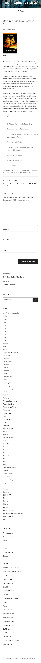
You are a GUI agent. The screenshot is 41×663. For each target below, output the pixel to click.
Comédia (6, 371)
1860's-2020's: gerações (11, 313)
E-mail (6, 240)
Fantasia (6, 398)
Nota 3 (5, 458)
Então (5, 602)
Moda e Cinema (8, 618)
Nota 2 (5, 452)
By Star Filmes (8, 583)
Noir (4, 440)
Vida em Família (8, 510)
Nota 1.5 (26, 172)
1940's (5, 325)
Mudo (5, 431)
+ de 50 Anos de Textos (11, 568)
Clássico (6, 364)
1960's (5, 331)
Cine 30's (6, 587)
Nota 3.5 (6, 461)
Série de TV (7, 495)
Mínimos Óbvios (8, 614)
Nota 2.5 (6, 455)
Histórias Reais (8, 419)
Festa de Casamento (10, 401)
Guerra (5, 416)
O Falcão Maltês (8, 621)
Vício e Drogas (8, 516)
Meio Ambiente (8, 428)
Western (6, 519)
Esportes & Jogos (9, 389)
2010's (5, 346)
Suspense (6, 492)
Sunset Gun (7, 637)
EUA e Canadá (19, 170)
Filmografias (7, 410)
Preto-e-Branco (8, 474)
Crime (5, 374)
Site (4, 250)
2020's (5, 349)
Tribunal (5, 504)
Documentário (8, 377)
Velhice (5, 507)
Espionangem (7, 386)
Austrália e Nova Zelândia (11, 537)
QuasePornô (7, 477)
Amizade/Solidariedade (10, 352)
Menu (22, 11)
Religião (5, 483)
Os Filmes (6, 629)
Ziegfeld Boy (7, 644)
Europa (5, 556)
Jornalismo (6, 425)
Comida (5, 367)
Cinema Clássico (8, 591)
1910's (5, 316)
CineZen (5, 594)
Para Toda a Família (9, 468)
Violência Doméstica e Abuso (13, 513)
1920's (5, 319)
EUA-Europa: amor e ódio (11, 392)
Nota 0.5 (6, 443)
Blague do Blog (8, 579)
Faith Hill (5, 395)
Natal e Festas (8, 437)
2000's (5, 343)
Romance (6, 489)
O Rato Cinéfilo (8, 625)
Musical (5, 434)
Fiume (5, 606)
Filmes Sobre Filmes (10, 407)
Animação (6, 355)
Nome (6, 229)
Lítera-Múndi (7, 610)
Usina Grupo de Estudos (11, 640)
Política (5, 471)
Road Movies (7, 486)
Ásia (4, 544)
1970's (5, 334)
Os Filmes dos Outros (10, 633)
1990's (33, 170)
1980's (5, 337)
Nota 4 (5, 465)
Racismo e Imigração (10, 480)
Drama (19, 172)
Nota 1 (5, 446)
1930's (5, 322)
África (5, 541)
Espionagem (7, 383)
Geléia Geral (7, 413)
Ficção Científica (8, 404)
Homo (5, 422)
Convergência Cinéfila (10, 598)
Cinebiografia (9, 172)
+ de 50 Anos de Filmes (20, 3)
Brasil (5, 548)
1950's (5, 328)
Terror (5, 498)
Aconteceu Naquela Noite (12, 572)
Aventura (6, 358)
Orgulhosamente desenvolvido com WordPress (19, 658)
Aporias (5, 575)
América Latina (8, 533)
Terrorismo (6, 501)
